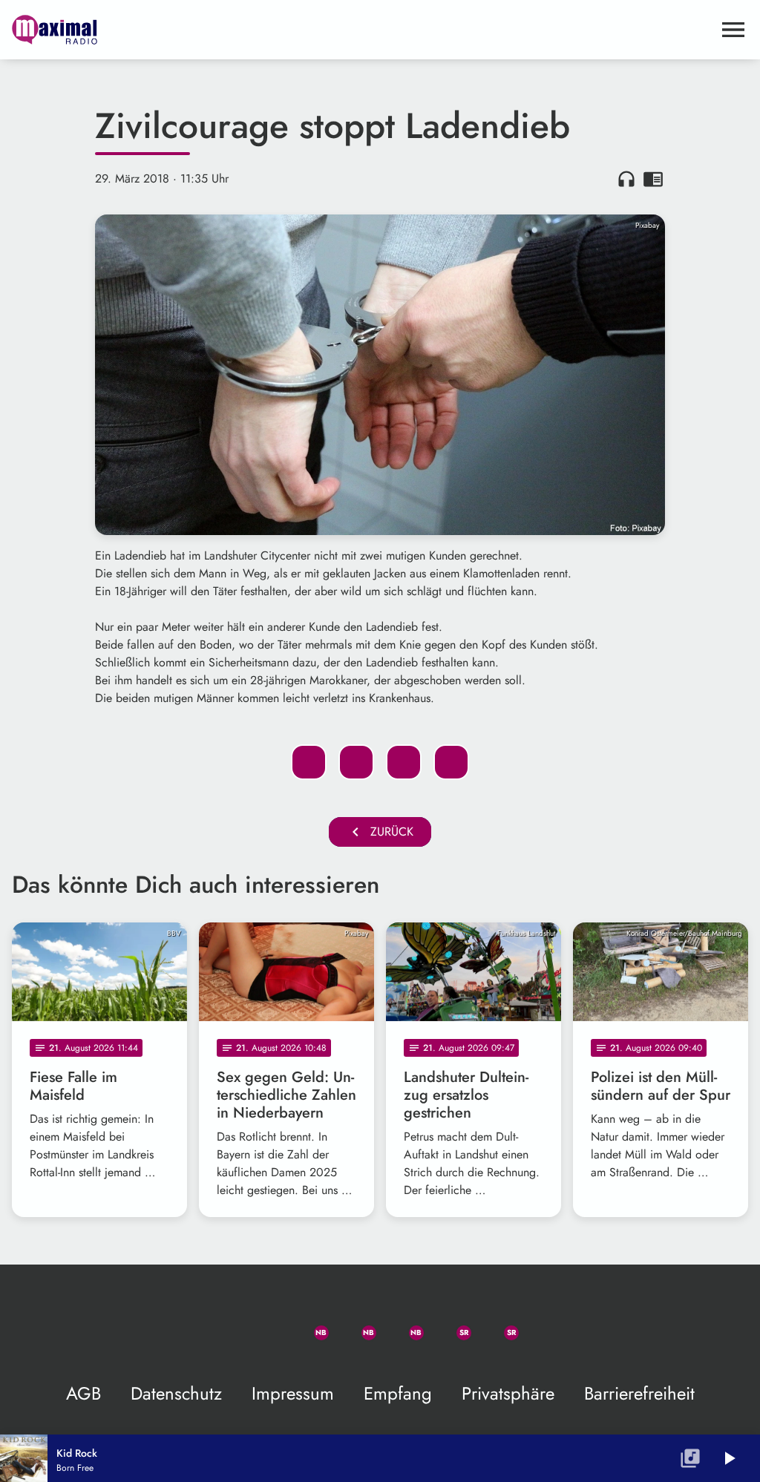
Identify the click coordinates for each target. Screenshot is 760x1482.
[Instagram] (404, 1324)
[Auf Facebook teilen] (309, 762)
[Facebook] (356, 1324)
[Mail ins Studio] (214, 1324)
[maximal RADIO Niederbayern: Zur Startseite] (362, 30)
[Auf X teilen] (356, 762)
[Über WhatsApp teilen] (404, 762)
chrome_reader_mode (653, 178)
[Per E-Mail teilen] (451, 762)
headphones (626, 178)
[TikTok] (546, 1324)
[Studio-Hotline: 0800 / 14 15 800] (261, 1324)
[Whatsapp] (309, 1324)
